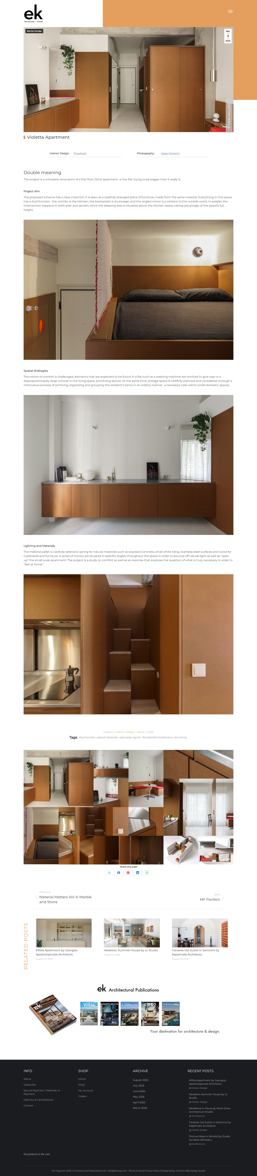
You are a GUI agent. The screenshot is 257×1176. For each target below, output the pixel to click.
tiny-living (180, 737)
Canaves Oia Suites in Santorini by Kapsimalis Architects (195, 952)
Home (82, 1078)
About (27, 1078)
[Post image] (64, 933)
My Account (85, 1090)
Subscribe (30, 1084)
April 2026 (139, 1102)
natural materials (107, 737)
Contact (28, 1105)
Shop (81, 1084)
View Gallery (229, 114)
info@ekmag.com (117, 1170)
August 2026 (140, 1080)
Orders (82, 1096)
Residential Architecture (157, 737)
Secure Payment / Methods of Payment (42, 1092)
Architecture (198, 1116)
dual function (87, 737)
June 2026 (139, 1091)
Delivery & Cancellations (38, 1099)
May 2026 (139, 1096)
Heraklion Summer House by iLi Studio (131, 950)
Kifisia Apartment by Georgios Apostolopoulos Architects (56, 952)
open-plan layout (130, 737)
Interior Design (34, 31)
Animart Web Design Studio (190, 1170)
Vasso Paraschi (170, 153)
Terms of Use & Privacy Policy (144, 1170)
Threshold (79, 153)
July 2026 (138, 1085)
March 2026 (140, 1108)
